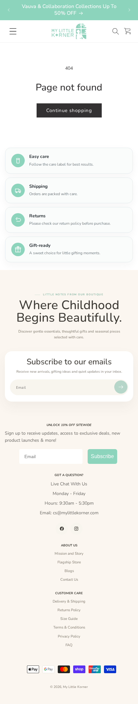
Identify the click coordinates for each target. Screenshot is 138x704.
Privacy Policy (69, 636)
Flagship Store (69, 562)
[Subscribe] (120, 387)
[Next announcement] (129, 10)
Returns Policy (69, 610)
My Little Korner (75, 687)
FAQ (69, 645)
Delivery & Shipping (69, 601)
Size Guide (69, 618)
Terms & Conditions (69, 627)
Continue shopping (69, 110)
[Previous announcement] (9, 10)
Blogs (69, 570)
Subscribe (102, 456)
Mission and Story (69, 553)
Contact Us (69, 579)
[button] (115, 31)
